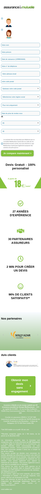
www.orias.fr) (5, 419)
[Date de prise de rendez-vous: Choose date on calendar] (2, 117)
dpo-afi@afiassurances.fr (9, 472)
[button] (3, 335)
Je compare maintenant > (17, 153)
